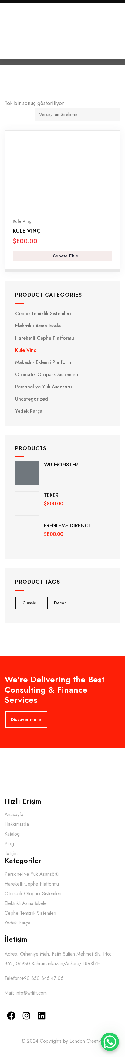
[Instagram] (26, 1016)
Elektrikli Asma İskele (38, 325)
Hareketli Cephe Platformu (44, 337)
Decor (60, 603)
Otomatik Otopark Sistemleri (46, 374)
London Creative (86, 1041)
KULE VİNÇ (27, 231)
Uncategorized (31, 398)
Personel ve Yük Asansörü (43, 386)
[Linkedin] (42, 1016)
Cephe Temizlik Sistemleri (43, 313)
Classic (29, 603)
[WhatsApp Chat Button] (110, 1042)
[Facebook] (11, 1016)
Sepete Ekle (65, 256)
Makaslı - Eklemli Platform (43, 362)
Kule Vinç (22, 221)
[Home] (42, 770)
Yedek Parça (28, 411)
